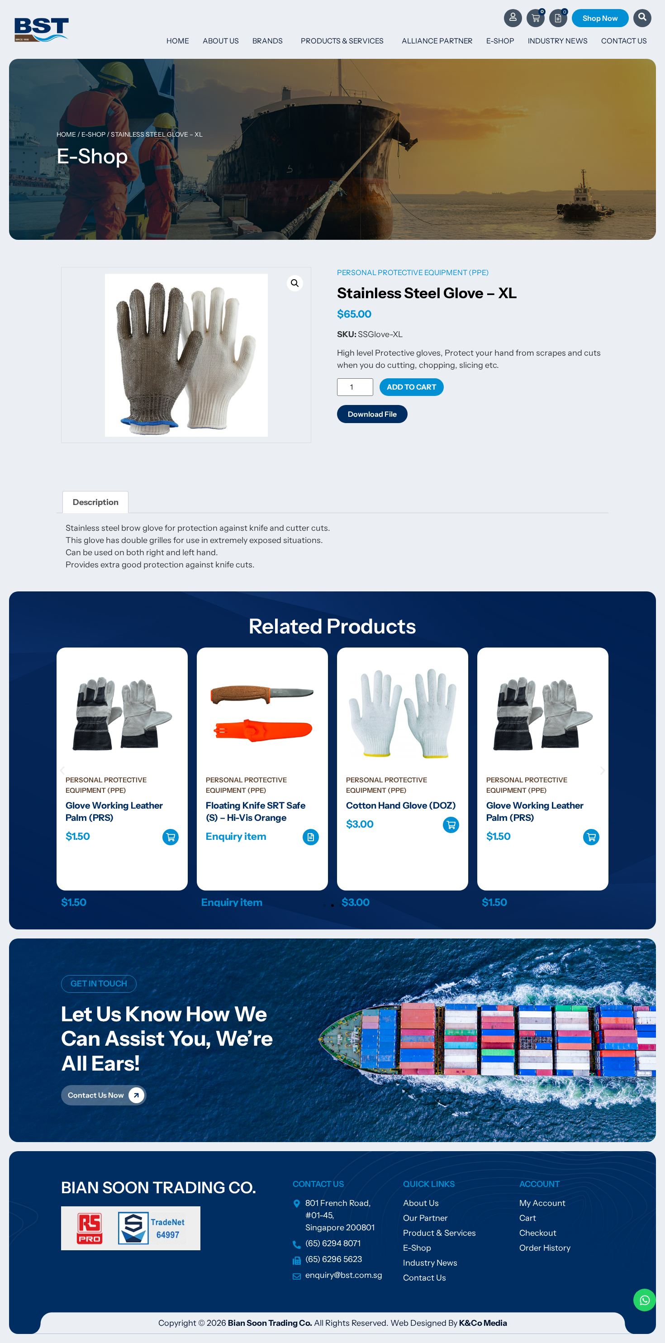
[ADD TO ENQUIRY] (311, 837)
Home (177, 40)
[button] (295, 283)
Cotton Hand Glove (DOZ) (401, 805)
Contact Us (624, 40)
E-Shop (500, 40)
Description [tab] (96, 502)
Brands (267, 40)
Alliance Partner (437, 40)
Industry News (558, 40)
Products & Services (342, 40)
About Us (221, 40)
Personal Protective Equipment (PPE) (413, 272)
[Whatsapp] (644, 1300)
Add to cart (412, 386)
